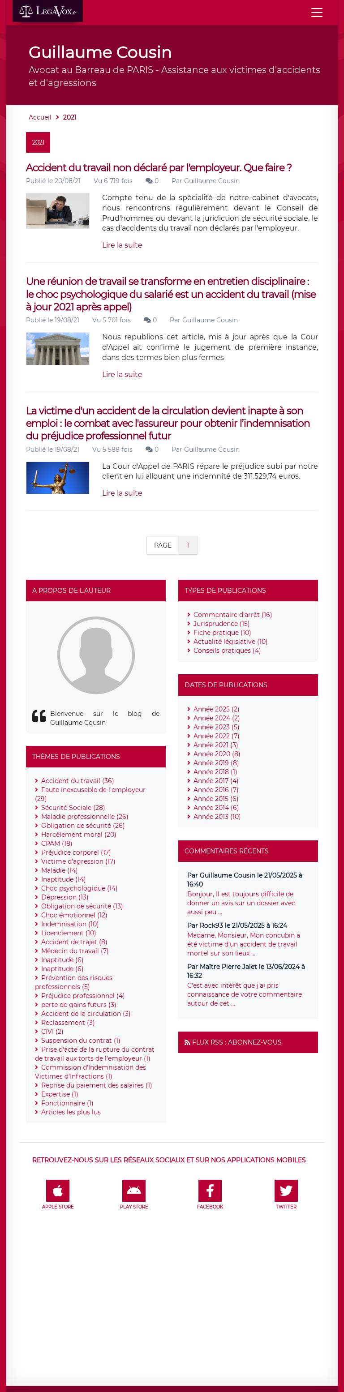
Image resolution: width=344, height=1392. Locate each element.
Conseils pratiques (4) (227, 651)
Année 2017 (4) (216, 781)
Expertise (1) (59, 1094)
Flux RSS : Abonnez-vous (237, 1042)
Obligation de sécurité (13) (82, 906)
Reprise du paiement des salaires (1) (96, 1085)
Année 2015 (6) (216, 799)
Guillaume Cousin (212, 181)
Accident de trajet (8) (74, 942)
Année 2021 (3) (216, 745)
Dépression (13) (65, 897)
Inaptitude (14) (63, 879)
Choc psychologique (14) (79, 888)
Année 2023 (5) (217, 727)
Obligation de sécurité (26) (83, 826)
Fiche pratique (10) (222, 633)
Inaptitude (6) (62, 960)
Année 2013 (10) (217, 817)
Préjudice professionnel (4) (83, 996)
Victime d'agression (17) (78, 861)
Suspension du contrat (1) (80, 1041)
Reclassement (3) (68, 1023)
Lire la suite (122, 245)
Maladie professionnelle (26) (85, 817)
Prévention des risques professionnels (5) (73, 982)
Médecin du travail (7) (75, 951)
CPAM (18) (57, 843)
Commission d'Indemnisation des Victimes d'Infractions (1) (90, 1071)
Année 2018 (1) (215, 772)
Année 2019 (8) (216, 763)
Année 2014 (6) (216, 808)
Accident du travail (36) (77, 781)
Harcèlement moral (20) (78, 835)
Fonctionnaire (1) (67, 1103)
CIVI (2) (52, 1032)
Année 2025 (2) (217, 709)
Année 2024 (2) (217, 718)
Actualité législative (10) (231, 642)
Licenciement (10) (68, 933)
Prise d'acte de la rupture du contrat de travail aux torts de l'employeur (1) (95, 1053)
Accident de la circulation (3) (86, 1014)
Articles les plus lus (71, 1112)
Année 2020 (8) (217, 754)
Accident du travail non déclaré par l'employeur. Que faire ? (159, 168)
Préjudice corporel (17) (76, 852)
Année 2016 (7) (216, 790)
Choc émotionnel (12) (74, 915)
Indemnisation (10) (70, 924)
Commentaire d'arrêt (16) (233, 615)
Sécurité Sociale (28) (73, 808)
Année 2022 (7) (217, 736)
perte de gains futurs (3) (78, 1005)
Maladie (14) (59, 870)
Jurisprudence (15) (222, 624)
